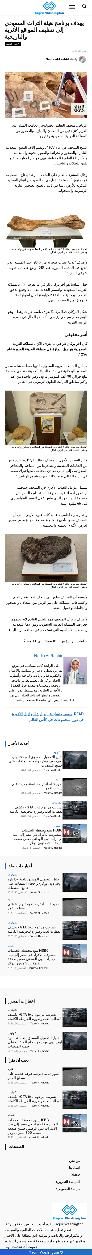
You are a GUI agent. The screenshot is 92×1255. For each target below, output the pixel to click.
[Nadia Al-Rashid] (83, 59)
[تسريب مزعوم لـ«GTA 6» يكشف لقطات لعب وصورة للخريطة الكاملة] (75, 810)
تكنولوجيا (56, 752)
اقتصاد (57, 825)
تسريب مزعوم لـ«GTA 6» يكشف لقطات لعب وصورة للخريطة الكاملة (36, 809)
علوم (58, 779)
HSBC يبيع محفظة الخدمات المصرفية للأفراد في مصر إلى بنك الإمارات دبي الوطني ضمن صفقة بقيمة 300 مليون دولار (38, 836)
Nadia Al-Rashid (57, 59)
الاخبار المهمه (13, 43)
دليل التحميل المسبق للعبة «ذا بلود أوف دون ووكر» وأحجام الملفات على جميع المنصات (35, 761)
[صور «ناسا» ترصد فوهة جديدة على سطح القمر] (75, 787)
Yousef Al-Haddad (53, 770)
